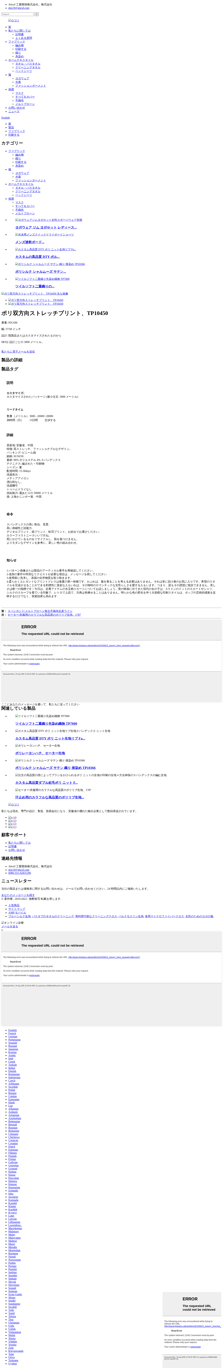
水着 (18, 82)
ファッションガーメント (30, 85)
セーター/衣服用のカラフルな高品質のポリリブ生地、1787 (44, 614)
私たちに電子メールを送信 (18, 351)
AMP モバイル (17, 912)
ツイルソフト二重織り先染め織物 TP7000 (46, 723)
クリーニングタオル (27, 67)
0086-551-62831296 (19, 872)
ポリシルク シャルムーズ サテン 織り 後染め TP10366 (55, 768)
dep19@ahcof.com (18, 7)
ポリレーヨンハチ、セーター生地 (40, 753)
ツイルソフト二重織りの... (34, 286)
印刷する (20, 49)
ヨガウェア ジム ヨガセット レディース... (46, 227)
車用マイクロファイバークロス (164, 916)
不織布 (19, 100)
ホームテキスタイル (20, 60)
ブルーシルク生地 (19, 916)
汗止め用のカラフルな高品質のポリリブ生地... (49, 797)
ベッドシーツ (23, 71)
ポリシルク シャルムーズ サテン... (40, 271)
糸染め (19, 56)
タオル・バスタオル (27, 63)
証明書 (19, 34)
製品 (11, 127)
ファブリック (16, 41)
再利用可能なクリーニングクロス (96, 916)
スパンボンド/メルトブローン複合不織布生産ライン (40, 611)
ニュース (14, 111)
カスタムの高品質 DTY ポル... (37, 257)
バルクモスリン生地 (131, 916)
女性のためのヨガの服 (199, 916)
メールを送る (9, 926)
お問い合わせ (16, 107)
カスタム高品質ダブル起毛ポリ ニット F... (46, 782)
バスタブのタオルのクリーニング (53, 916)
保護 (11, 89)
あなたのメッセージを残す (18, 895)
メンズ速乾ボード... (29, 242)
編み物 (19, 45)
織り (18, 52)
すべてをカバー (25, 96)
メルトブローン (25, 104)
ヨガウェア (22, 78)
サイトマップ (16, 908)
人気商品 (14, 905)
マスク (19, 93)
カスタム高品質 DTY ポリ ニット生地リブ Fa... (50, 738)
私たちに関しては (19, 30)
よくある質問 (23, 38)
